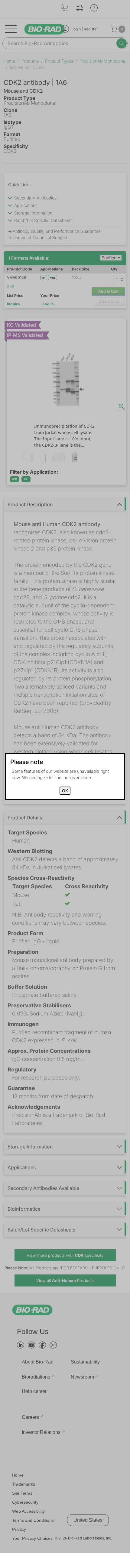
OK (65, 790)
